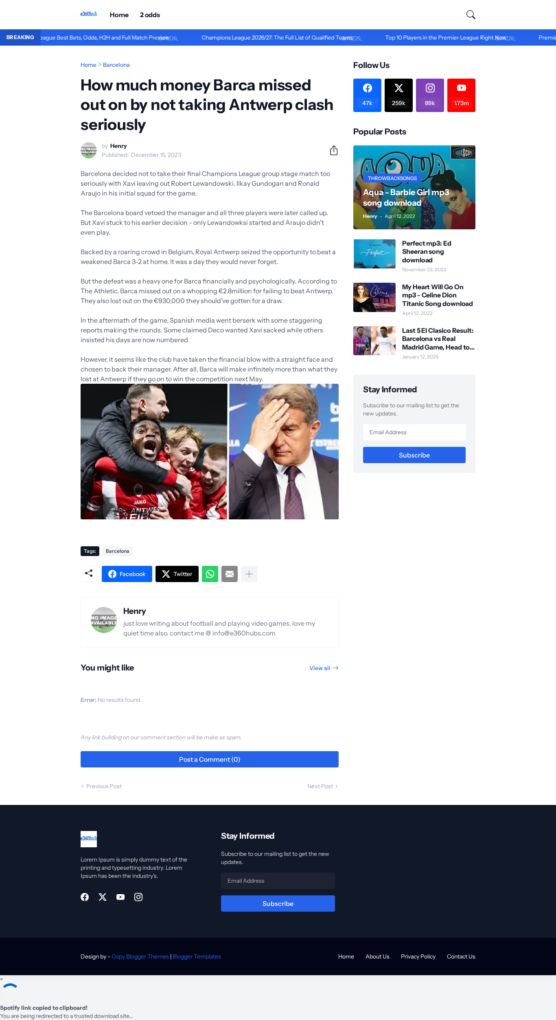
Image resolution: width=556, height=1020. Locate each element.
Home (119, 15)
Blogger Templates (197, 956)
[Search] (467, 15)
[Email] (229, 574)
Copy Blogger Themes (140, 956)
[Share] (330, 150)
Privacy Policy (418, 956)
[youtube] (120, 897)
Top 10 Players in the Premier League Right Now (422, 37)
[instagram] (138, 897)
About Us (378, 956)
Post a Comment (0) (210, 759)
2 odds (150, 15)
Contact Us (461, 956)
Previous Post (104, 786)
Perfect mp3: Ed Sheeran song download (426, 251)
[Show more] (249, 574)
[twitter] (103, 897)
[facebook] (85, 897)
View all (320, 668)
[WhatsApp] (210, 574)
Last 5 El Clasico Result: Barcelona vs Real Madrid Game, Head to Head (438, 338)
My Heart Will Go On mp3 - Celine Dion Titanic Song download (437, 295)
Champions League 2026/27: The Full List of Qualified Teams (254, 37)
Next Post (320, 786)
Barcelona (116, 64)
